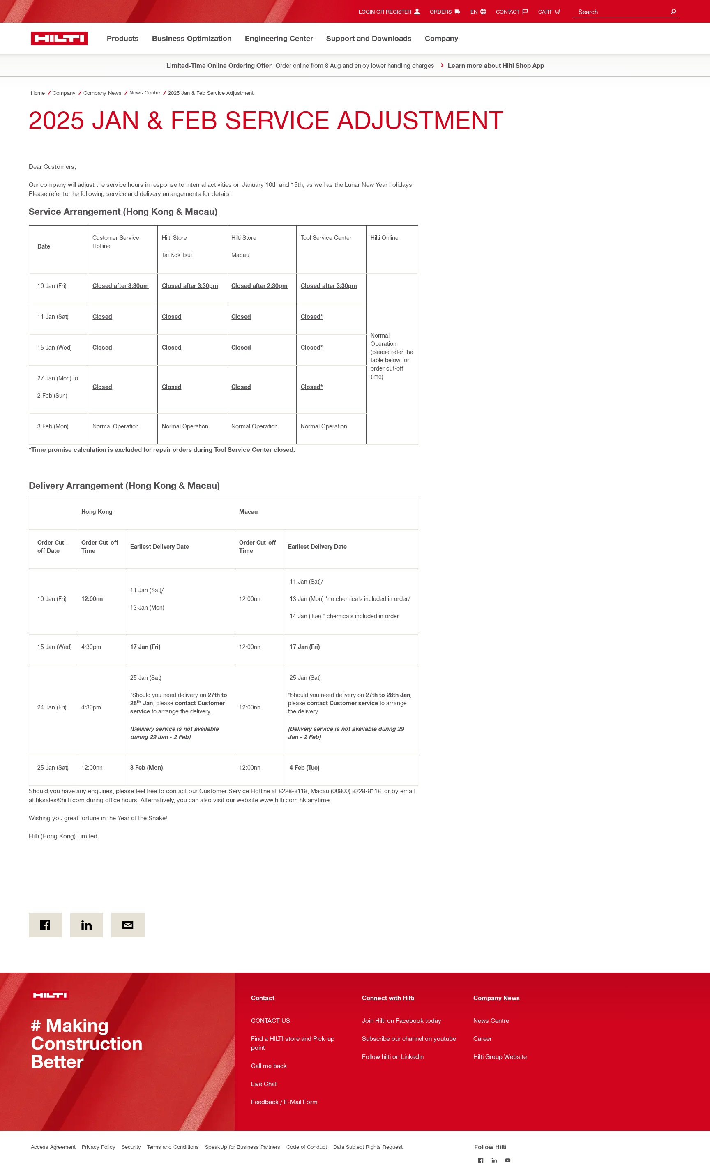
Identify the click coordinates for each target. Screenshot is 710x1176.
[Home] (59, 38)
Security (131, 1147)
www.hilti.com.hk (283, 799)
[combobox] (625, 11)
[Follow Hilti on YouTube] (508, 1160)
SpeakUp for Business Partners (242, 1147)
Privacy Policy (98, 1147)
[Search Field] (673, 11)
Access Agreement (53, 1147)
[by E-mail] (128, 925)
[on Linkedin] (87, 925)
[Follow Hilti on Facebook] (481, 1160)
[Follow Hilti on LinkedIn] (494, 1160)
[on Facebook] (45, 925)
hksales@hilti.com (60, 799)
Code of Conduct (306, 1147)
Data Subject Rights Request (368, 1147)
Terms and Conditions (173, 1147)
